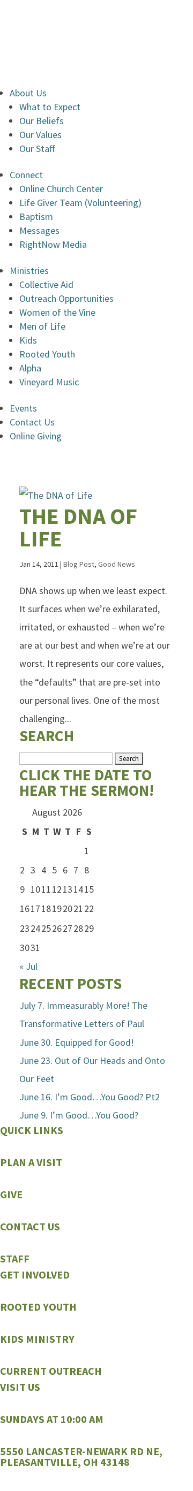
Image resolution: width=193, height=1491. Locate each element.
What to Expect (49, 107)
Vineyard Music (49, 382)
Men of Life (42, 326)
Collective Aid (46, 284)
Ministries (29, 270)
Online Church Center (61, 188)
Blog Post (78, 564)
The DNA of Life (78, 527)
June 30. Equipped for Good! (76, 1042)
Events (23, 408)
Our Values (40, 134)
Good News (116, 564)
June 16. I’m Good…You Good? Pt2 (89, 1097)
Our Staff (37, 148)
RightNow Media (53, 244)
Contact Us (32, 422)
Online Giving (36, 436)
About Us (28, 93)
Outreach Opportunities (66, 298)
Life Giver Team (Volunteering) (80, 202)
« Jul (28, 966)
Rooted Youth (47, 354)
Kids (28, 340)
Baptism (36, 216)
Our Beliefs (41, 121)
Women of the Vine (57, 312)
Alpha (30, 368)
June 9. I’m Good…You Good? (78, 1115)
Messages (39, 230)
